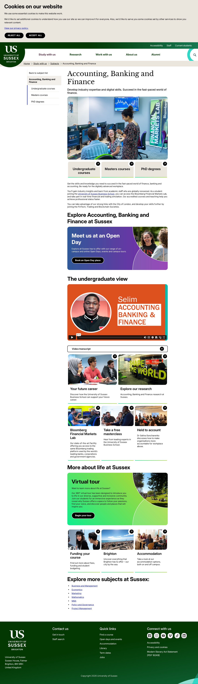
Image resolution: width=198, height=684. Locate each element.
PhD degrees (37, 101)
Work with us (104, 54)
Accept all (35, 35)
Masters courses (39, 95)
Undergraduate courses (43, 88)
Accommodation (108, 643)
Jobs (102, 657)
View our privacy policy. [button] (16, 28)
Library (103, 648)
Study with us (47, 54)
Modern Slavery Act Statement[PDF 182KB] (162, 653)
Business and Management (85, 586)
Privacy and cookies (157, 647)
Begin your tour (83, 515)
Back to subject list (38, 73)
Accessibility (156, 45)
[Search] (192, 55)
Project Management (82, 608)
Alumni (155, 54)
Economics (77, 589)
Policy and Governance (83, 604)
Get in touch (58, 634)
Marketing (76, 593)
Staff (169, 45)
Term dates (105, 652)
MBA (74, 601)
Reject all (14, 35)
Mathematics (78, 597)
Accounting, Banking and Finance (42, 80)
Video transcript (81, 348)
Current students (183, 45)
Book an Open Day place (87, 260)
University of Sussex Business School (96, 194)
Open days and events (111, 639)
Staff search (58, 639)
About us (131, 54)
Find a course (106, 634)
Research (75, 54)
